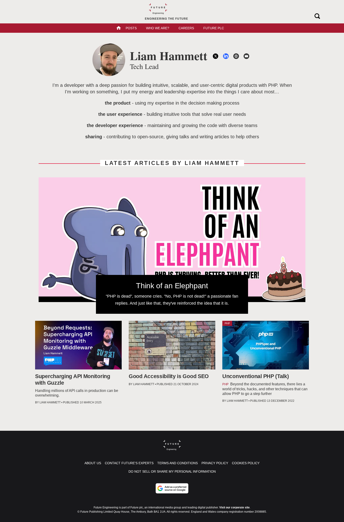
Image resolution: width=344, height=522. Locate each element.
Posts (131, 28)
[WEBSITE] (236, 56)
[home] (118, 28)
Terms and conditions (177, 463)
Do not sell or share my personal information (172, 471)
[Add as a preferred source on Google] (172, 488)
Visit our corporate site (234, 507)
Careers (186, 28)
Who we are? (157, 28)
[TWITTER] (215, 56)
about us (92, 463)
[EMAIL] (246, 56)
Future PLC (213, 28)
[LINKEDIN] (226, 56)
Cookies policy (246, 463)
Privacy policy (214, 463)
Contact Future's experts (129, 463)
